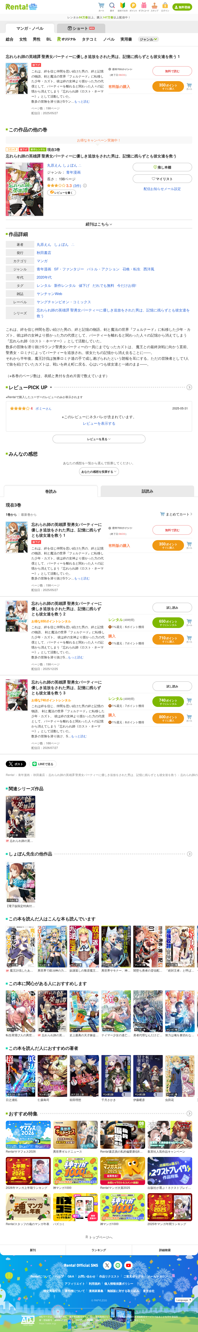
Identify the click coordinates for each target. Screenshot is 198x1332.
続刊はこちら (97, 224)
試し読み (172, 607)
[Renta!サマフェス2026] (32, 7)
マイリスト (164, 178)
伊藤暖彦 (139, 1100)
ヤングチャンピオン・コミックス (64, 301)
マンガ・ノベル (29, 28)
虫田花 (169, 1100)
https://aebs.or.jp (47, 1323)
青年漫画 (73, 172)
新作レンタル (65, 285)
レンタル (44, 285)
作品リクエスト (109, 1276)
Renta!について (40, 1276)
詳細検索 (165, 1250)
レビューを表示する (99, 423)
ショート (83, 28)
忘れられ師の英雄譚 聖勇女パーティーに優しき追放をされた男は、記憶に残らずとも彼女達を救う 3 (66, 687)
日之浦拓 (11, 1100)
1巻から (11, 514)
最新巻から (29, 514)
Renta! (10, 775)
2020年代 (44, 277)
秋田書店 (44, 252)
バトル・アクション (103, 268)
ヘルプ (59, 1276)
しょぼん (70, 165)
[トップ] (17, 7)
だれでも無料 (103, 285)
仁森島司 (43, 1100)
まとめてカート (178, 514)
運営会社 (149, 1291)
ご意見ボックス (133, 1276)
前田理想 (75, 1100)
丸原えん (54, 165)
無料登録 (184, 7)
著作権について (75, 1291)
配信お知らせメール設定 (162, 188)
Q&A (71, 1276)
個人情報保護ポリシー (118, 1283)
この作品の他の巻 (28, 129)
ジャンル (146, 39)
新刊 (33, 1250)
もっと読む (82, 101)
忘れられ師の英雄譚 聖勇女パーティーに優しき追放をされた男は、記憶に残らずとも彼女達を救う (113, 312)
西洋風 (148, 268)
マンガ (42, 260)
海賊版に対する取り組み (123, 1291)
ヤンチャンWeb (49, 293)
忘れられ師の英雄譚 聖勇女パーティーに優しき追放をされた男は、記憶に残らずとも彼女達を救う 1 (66, 530)
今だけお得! (126, 285)
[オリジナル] (66, 39)
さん (43, 408)
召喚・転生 (131, 268)
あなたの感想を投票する (97, 471)
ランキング (99, 1250)
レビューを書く (63, 192)
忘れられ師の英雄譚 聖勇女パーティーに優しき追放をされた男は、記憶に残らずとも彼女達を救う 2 (66, 608)
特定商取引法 (52, 1291)
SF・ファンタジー (69, 268)
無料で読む (172, 71)
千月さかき (108, 1100)
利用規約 (94, 1283)
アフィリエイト (75, 1283)
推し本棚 (164, 167)
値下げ (84, 285)
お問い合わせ (86, 1276)
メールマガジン (158, 1276)
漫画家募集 (96, 1291)
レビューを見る (97, 439)
